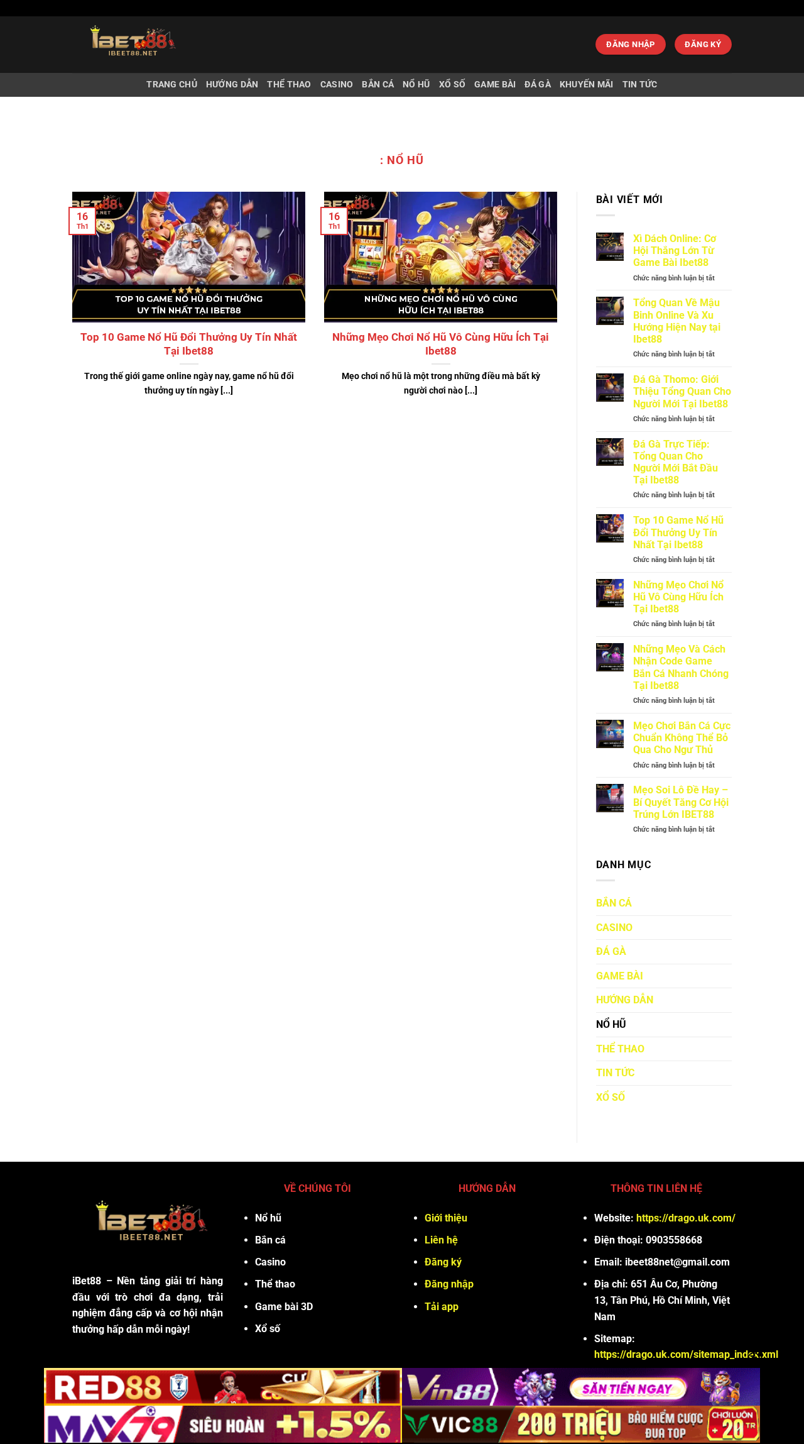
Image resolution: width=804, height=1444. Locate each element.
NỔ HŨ (416, 84)
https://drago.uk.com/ (686, 1218)
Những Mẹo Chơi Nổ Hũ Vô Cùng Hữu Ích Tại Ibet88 (440, 344)
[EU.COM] (164, 44)
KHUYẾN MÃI (587, 84)
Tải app (442, 1307)
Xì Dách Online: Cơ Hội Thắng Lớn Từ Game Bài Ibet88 (674, 250)
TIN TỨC (640, 84)
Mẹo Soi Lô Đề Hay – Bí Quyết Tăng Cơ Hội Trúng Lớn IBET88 (681, 802)
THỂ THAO (289, 84)
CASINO (337, 84)
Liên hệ (441, 1240)
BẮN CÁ (378, 84)
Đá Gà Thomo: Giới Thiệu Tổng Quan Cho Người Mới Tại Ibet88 (682, 391)
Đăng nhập (449, 1284)
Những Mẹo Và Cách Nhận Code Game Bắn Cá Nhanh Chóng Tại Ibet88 (681, 667)
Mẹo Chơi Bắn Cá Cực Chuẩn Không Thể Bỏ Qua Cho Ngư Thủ (682, 738)
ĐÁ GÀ (537, 84)
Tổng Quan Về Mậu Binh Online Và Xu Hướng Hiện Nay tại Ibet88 (676, 321)
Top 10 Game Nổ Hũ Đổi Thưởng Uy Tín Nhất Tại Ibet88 (188, 344)
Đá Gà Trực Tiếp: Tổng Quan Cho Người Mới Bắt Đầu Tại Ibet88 (675, 462)
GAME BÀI (495, 84)
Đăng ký (443, 1262)
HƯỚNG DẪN (232, 84)
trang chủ (171, 84)
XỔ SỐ (452, 84)
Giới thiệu (446, 1218)
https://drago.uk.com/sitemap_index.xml (686, 1354)
